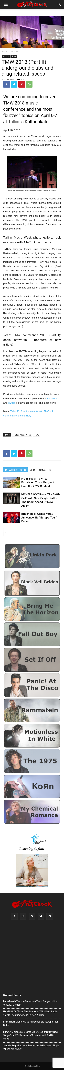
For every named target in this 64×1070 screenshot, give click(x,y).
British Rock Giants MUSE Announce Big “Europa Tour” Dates (39, 517)
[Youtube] (49, 916)
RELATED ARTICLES (15, 470)
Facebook (52, 398)
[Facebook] (14, 916)
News (13, 56)
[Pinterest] (32, 916)
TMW (36, 435)
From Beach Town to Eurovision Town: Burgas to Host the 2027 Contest (38, 482)
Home (4, 51)
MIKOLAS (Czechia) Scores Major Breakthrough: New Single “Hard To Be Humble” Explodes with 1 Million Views (30, 1035)
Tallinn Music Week (22, 435)
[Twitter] (41, 916)
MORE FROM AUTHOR (41, 470)
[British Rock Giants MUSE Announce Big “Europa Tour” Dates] (11, 517)
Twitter (12, 402)
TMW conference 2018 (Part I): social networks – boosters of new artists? (32, 339)
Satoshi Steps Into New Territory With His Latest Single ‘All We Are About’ (31, 1047)
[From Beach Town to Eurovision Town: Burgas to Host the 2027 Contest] (11, 482)
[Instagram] (23, 916)
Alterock (14, 51)
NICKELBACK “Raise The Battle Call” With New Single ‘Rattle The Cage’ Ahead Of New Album (40, 500)
